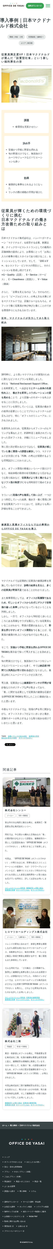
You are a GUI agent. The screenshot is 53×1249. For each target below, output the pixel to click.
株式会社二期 (13, 1041)
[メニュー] (48, 6)
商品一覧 (38, 1181)
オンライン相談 (26, 1207)
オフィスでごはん (23, 890)
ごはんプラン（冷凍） (13, 1177)
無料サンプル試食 (11, 1212)
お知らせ (21, 1226)
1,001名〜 (22, 937)
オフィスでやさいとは (13, 1162)
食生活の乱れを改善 (9, 738)
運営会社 (7, 1226)
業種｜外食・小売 (16, 37)
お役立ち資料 (9, 1207)
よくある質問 (9, 1186)
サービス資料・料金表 (32, 1202)
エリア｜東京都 (26, 43)
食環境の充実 (34, 736)
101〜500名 (23, 816)
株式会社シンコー (15, 810)
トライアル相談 (42, 1207)
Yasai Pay (33, 1216)
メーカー (10, 816)
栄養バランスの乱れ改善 (17, 736)
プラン (7, 1172)
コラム (33, 1191)
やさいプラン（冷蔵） (23, 1172)
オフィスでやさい (25, 738)
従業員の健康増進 (33, 998)
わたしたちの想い (34, 1162)
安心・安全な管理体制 (13, 1167)
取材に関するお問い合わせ (15, 1221)
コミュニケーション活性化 (15, 888)
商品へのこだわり (23, 1181)
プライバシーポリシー (13, 1231)
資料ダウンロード (35, 6)
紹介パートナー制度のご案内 (34, 1212)
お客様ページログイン (13, 1216)
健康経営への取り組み (34, 888)
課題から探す (9, 1191)
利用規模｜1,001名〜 (35, 37)
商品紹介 (7, 1181)
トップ (7, 1157)
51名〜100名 (22, 1047)
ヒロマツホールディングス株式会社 (26, 931)
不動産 (9, 1047)
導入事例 (23, 1191)
